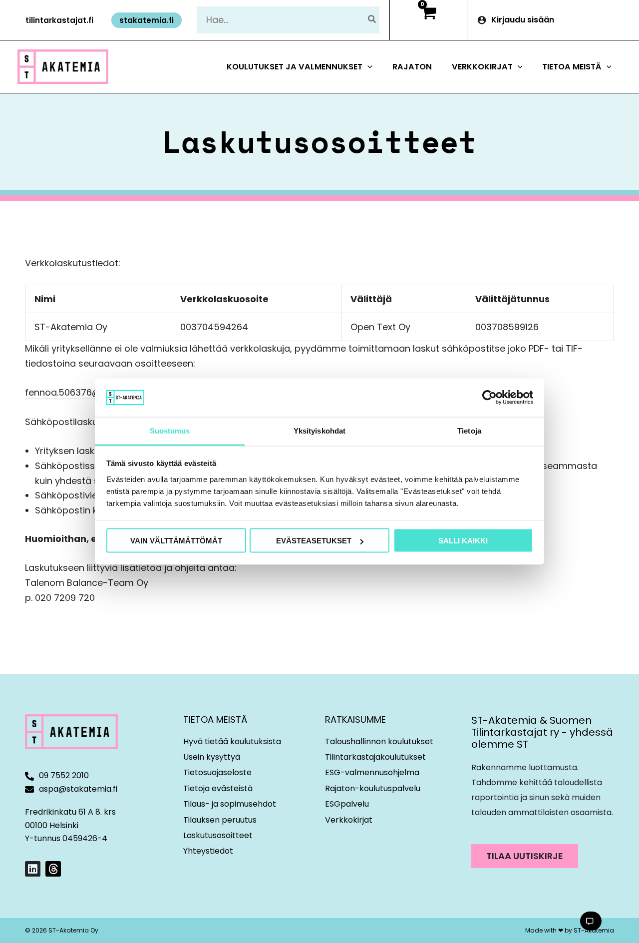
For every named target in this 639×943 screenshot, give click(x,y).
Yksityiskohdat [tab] (319, 430)
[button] (59, 20)
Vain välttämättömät (176, 540)
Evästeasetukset (313, 540)
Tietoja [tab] (469, 430)
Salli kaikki (463, 540)
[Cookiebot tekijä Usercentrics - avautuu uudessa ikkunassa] (489, 397)
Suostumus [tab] (170, 430)
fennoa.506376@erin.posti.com (94, 392)
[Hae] (372, 19)
